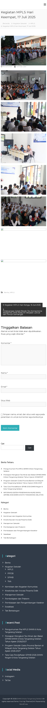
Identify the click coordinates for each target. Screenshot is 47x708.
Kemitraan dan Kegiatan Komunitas (17, 516)
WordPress (23, 704)
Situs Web (5, 400)
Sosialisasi (7, 534)
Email (4, 387)
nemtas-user (21, 66)
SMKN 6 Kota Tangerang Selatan (29, 699)
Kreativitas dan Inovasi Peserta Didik (18, 520)
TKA (9, 581)
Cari (2, 443)
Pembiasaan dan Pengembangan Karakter (20, 531)
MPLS (32, 23)
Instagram (9, 676)
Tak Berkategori (10, 538)
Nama (4, 373)
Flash (21, 701)
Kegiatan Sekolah (20, 23)
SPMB (10, 577)
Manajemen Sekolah (12, 523)
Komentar (6, 343)
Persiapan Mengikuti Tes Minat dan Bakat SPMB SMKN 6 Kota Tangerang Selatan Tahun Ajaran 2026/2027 (24, 639)
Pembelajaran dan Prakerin (14, 527)
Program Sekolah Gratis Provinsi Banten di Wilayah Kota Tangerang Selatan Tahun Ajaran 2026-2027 (24, 648)
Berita (6, 292)
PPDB (10, 573)
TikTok (8, 680)
